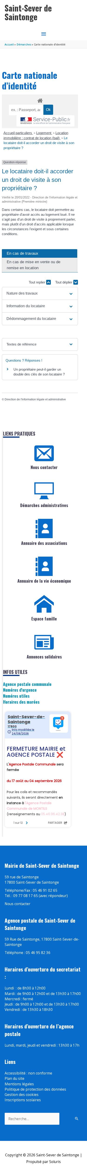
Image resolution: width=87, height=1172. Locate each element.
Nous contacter (44, 467)
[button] (40, 293)
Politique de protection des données (35, 1089)
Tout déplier (64, 282)
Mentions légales (19, 1083)
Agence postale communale (27, 684)
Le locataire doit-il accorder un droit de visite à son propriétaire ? (38, 143)
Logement (44, 133)
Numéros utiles (16, 696)
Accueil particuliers (18, 133)
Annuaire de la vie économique (44, 581)
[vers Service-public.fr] (45, 121)
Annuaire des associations (44, 543)
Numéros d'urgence (20, 690)
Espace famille (44, 619)
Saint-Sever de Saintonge (28, 12)
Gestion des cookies (22, 1094)
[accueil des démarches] (39, 99)
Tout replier (37, 282)
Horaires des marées (21, 702)
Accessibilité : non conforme (28, 1073)
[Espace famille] (44, 604)
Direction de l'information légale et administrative (35, 399)
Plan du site (14, 1078)
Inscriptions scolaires (23, 1099)
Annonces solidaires (44, 657)
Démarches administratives (44, 505)
